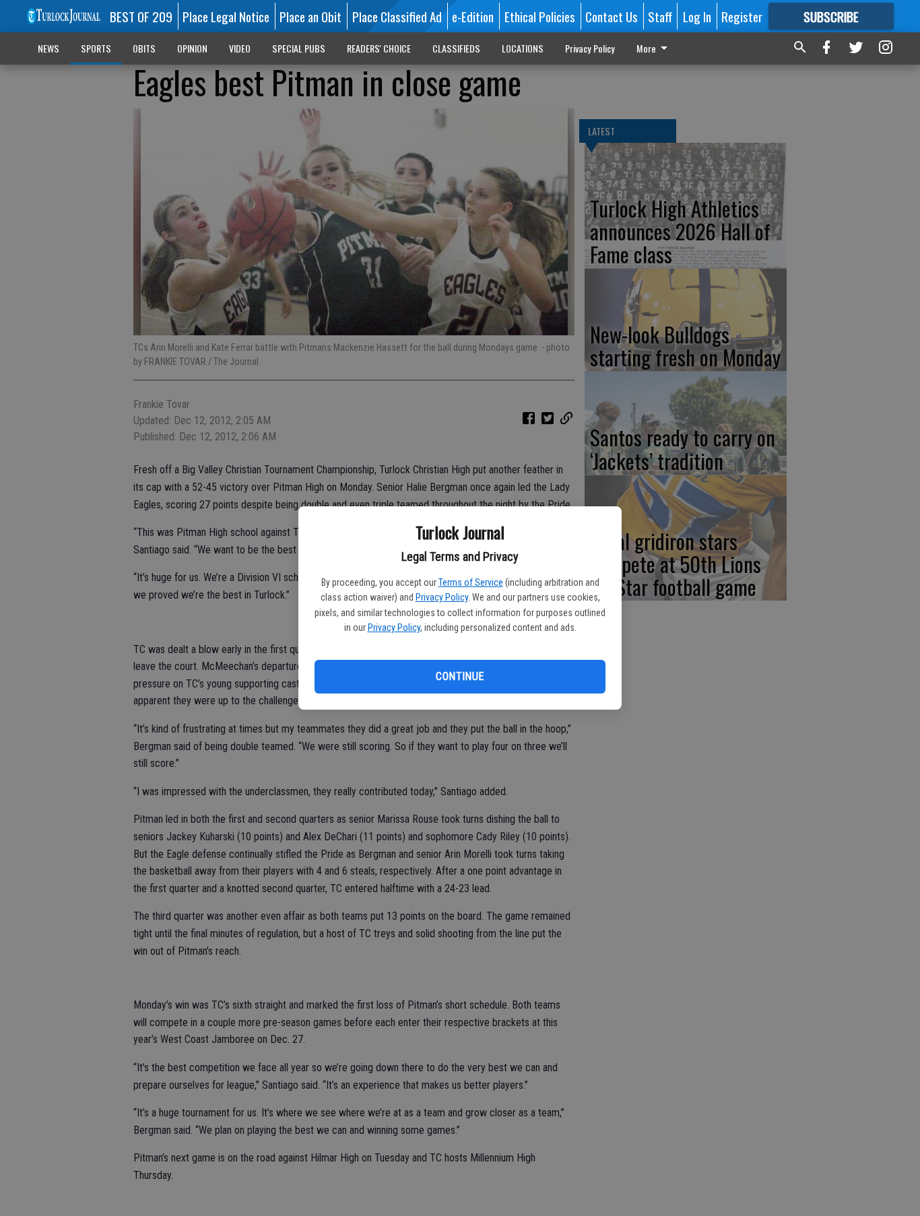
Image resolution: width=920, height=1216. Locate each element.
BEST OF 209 (141, 16)
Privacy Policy (442, 597)
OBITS (144, 48)
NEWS (48, 48)
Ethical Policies (539, 16)
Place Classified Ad (397, 16)
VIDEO (240, 48)
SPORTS (96, 48)
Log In (697, 16)
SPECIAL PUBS (298, 48)
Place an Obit (310, 16)
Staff (660, 16)
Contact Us (611, 16)
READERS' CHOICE (379, 48)
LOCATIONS (523, 48)
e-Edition (473, 16)
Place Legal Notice (226, 16)
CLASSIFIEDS (456, 48)
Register (741, 16)
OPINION (192, 48)
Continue (460, 676)
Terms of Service (470, 582)
